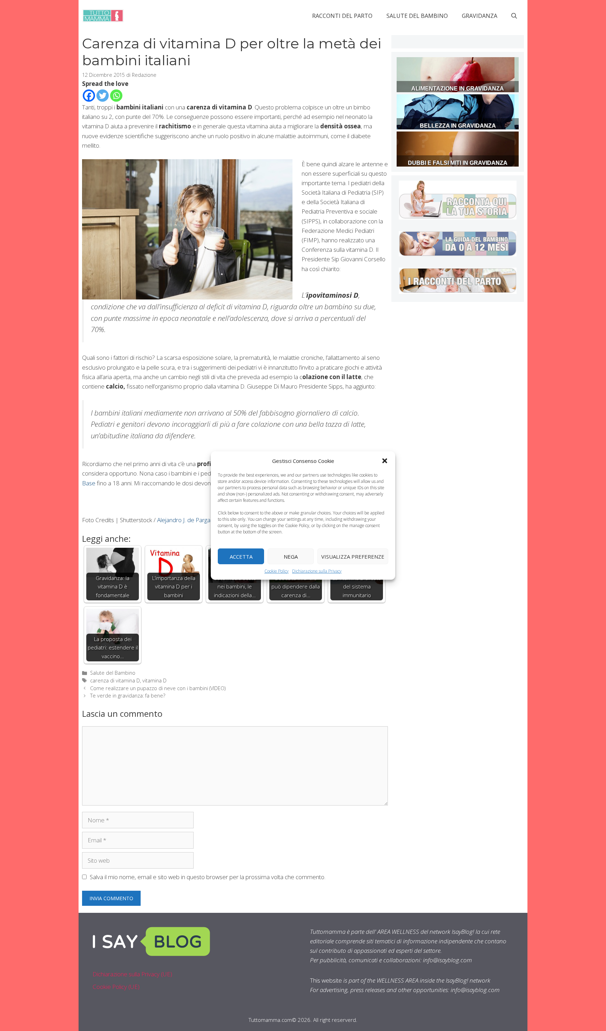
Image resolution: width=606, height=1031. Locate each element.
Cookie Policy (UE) (116, 987)
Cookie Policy (276, 571)
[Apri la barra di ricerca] (514, 16)
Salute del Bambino (417, 16)
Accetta (241, 556)
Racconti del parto (342, 16)
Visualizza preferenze (352, 556)
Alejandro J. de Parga (183, 520)
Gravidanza (479, 16)
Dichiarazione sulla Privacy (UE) (132, 974)
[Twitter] (102, 95)
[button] (384, 460)
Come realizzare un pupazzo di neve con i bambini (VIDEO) (157, 688)
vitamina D (154, 680)
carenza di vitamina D (115, 680)
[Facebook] (89, 95)
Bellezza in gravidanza (458, 126)
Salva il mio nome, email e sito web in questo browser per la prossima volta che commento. (207, 877)
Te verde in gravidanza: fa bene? (127, 695)
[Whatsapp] (116, 95)
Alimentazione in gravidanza (457, 89)
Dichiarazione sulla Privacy (317, 571)
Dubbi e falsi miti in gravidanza (457, 163)
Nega (291, 556)
